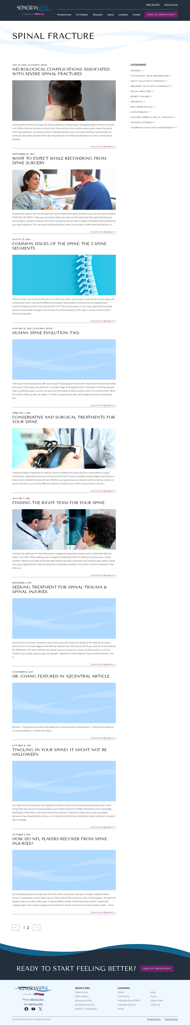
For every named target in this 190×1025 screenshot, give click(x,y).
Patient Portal (171, 4)
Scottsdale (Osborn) (127, 1004)
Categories (138, 64)
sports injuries (140, 96)
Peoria (154, 996)
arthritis (136, 101)
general (135, 70)
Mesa (153, 992)
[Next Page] (36, 928)
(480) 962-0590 (35, 1004)
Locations (124, 988)
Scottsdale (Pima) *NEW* (129, 1000)
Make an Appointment (161, 14)
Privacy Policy (154, 1019)
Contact (136, 14)
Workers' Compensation (86, 1008)
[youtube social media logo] (33, 1009)
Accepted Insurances (84, 1004)
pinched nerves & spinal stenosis (151, 117)
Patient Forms (81, 992)
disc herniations (141, 107)
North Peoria (123, 996)
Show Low (155, 1004)
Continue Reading (102, 146)
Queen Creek (157, 1000)
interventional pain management (152, 127)
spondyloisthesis (141, 122)
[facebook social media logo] (26, 1009)
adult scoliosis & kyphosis (147, 81)
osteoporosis (139, 112)
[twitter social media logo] (40, 1009)
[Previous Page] (15, 928)
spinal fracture (140, 91)
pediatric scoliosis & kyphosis (149, 86)
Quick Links (82, 988)
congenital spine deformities (149, 76)
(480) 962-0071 (153, 4)
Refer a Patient (82, 996)
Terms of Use (171, 1019)
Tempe (121, 1008)
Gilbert (121, 992)
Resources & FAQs (83, 1000)
